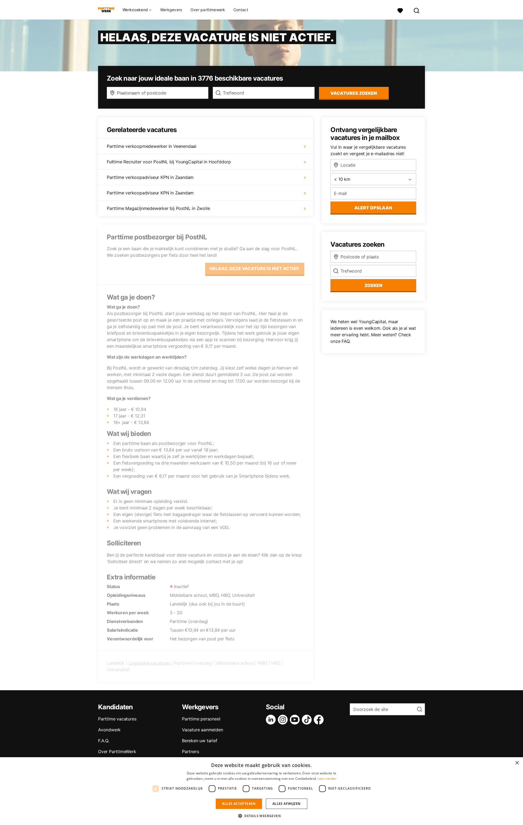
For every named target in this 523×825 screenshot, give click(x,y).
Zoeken (373, 285)
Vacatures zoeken (353, 93)
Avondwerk (109, 729)
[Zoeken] (417, 10)
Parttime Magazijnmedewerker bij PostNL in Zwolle (158, 208)
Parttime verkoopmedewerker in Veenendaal (151, 146)
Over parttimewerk (207, 9)
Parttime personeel (201, 719)
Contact (240, 9)
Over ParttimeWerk (117, 751)
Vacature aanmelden (202, 729)
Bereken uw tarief (199, 740)
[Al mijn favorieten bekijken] (400, 10)
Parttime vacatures (117, 719)
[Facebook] (320, 720)
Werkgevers (171, 9)
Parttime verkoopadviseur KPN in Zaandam (150, 177)
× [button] (517, 763)
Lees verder (327, 778)
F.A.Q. (103, 740)
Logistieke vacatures (149, 663)
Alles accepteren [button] (239, 803)
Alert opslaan (373, 207)
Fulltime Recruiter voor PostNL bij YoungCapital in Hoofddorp (169, 161)
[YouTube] (296, 720)
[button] (261, 815)
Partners (190, 751)
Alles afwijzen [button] (286, 803)
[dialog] (261, 791)
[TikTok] (308, 720)
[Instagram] (284, 720)
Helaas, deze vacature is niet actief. (254, 268)
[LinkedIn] (272, 720)
